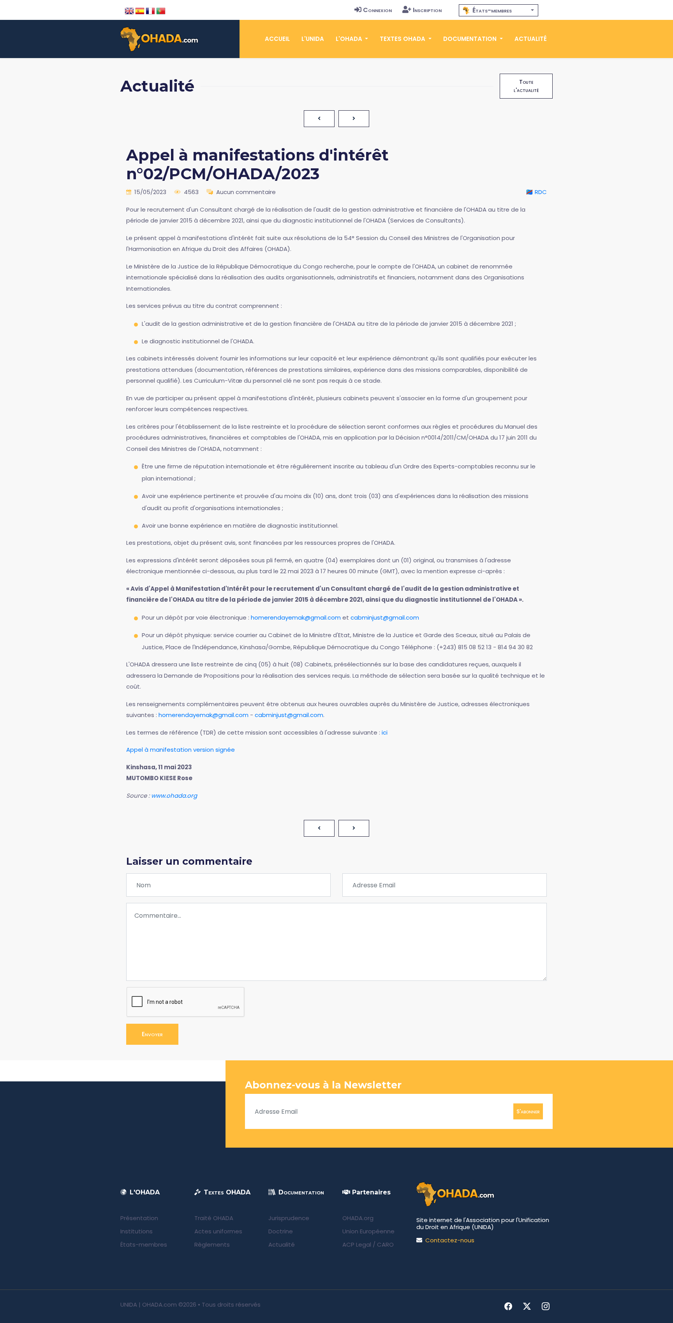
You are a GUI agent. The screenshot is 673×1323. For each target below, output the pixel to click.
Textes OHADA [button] (403, 39)
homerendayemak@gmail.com (296, 617)
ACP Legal (356, 1244)
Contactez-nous (449, 1240)
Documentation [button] (470, 39)
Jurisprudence (288, 1218)
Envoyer (152, 1034)
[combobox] (498, 10)
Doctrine (280, 1231)
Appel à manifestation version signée (180, 749)
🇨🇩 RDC (536, 192)
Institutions (136, 1231)
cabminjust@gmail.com (385, 617)
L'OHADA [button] (350, 39)
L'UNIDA (312, 39)
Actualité (530, 39)
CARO (385, 1244)
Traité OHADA (213, 1218)
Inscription (427, 9)
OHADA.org (357, 1218)
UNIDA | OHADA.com (148, 1304)
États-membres (143, 1244)
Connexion (377, 9)
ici (385, 732)
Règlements (212, 1244)
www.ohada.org (174, 795)
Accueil (277, 39)
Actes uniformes (218, 1231)
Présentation (139, 1218)
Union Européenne (368, 1231)
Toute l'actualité (526, 86)
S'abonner (528, 1111)
